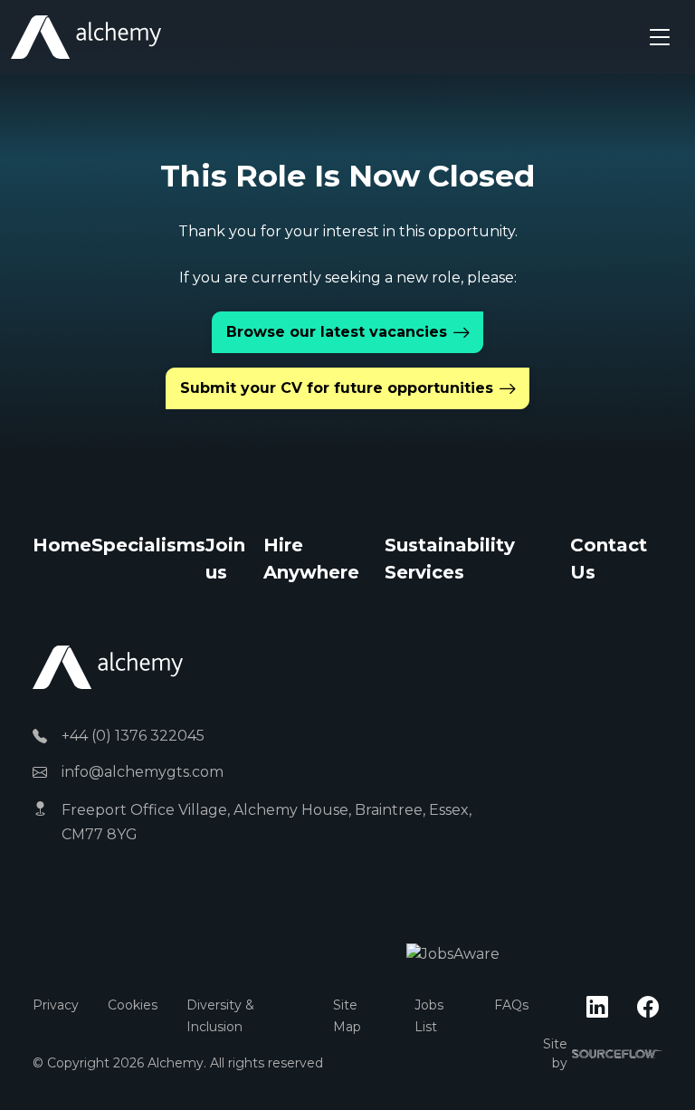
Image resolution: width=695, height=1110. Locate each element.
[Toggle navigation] (659, 37)
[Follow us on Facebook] (647, 1008)
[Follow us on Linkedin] (597, 1008)
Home (62, 545)
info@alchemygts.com (143, 771)
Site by (602, 1053)
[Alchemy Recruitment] (86, 37)
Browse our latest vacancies (336, 331)
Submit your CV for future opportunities (336, 388)
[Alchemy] (108, 666)
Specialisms (148, 545)
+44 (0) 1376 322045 (133, 735)
